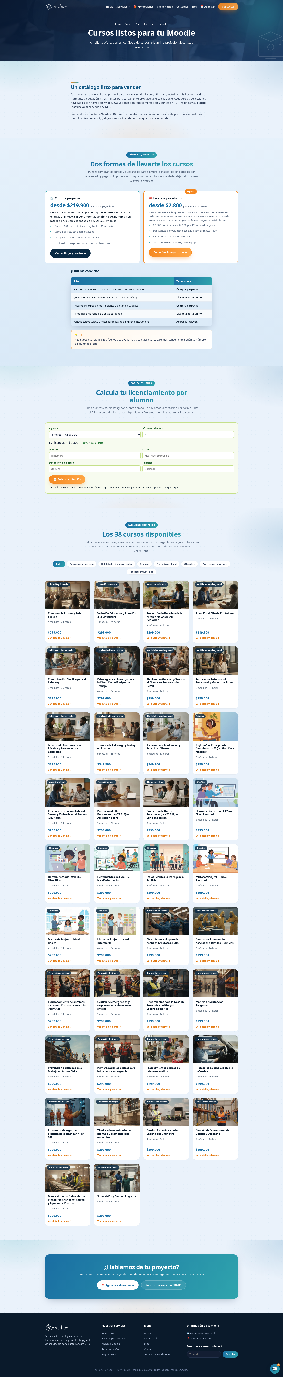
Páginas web (109, 1354)
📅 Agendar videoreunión (118, 1285)
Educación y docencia (82, 563)
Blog (194, 6)
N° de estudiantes (152, 428)
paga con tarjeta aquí (166, 487)
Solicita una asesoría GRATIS (163, 1285)
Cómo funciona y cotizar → (170, 252)
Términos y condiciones (157, 1354)
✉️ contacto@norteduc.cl (201, 1333)
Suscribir (230, 1354)
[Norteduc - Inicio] (56, 6)
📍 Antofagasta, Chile (199, 1338)
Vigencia (53, 428)
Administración (110, 1349)
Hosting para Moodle (113, 1338)
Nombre (53, 449)
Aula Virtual (108, 1333)
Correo (146, 449)
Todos (59, 563)
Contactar (228, 6)
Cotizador (182, 6)
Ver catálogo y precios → (70, 253)
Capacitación (165, 6)
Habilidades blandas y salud (116, 563)
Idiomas (144, 563)
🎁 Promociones (144, 6)
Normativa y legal (167, 563)
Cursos (128, 24)
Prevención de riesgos (215, 563)
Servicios (122, 6)
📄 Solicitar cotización (67, 479)
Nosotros (149, 1333)
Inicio (109, 6)
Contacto (149, 1349)
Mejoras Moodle (111, 1343)
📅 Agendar (207, 6)
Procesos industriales (141, 571)
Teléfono (147, 462)
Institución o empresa (61, 462)
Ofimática (189, 563)
